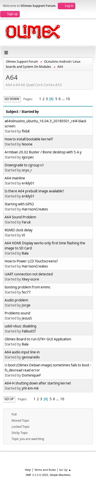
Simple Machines (60, 474)
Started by (30, 111)
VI (23, 235)
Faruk (26, 222)
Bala (25, 253)
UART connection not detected (29, 274)
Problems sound (17, 313)
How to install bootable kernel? (29, 139)
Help (28, 470)
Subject (12, 111)
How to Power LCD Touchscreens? (31, 261)
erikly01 (28, 183)
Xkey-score (30, 279)
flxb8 (26, 131)
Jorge (26, 305)
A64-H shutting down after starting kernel (38, 383)
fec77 (26, 292)
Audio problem (16, 300)
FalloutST (29, 331)
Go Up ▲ (65, 470)
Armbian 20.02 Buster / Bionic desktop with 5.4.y (43, 152)
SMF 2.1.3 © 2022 (37, 474)
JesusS (27, 318)
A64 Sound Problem (20, 217)
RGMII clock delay (19, 230)
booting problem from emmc (27, 287)
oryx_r (27, 170)
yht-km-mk (30, 388)
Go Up (9, 399)
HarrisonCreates (35, 209)
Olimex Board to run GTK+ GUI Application (38, 339)
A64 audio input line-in (22, 352)
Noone (27, 144)
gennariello (31, 357)
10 (68, 99)
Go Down (12, 99)
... (64, 99)
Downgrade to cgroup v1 (24, 165)
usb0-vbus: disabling (20, 326)
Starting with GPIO (19, 204)
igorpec (28, 157)
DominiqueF (31, 375)
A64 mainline (15, 178)
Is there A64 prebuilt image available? (34, 191)
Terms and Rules (45, 470)
